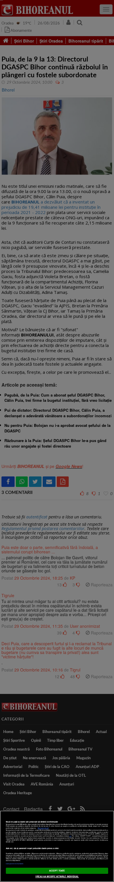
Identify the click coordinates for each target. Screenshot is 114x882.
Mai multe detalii (43, 828)
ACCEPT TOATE (57, 870)
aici (70, 836)
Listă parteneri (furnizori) (14, 864)
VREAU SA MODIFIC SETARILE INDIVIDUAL (57, 876)
